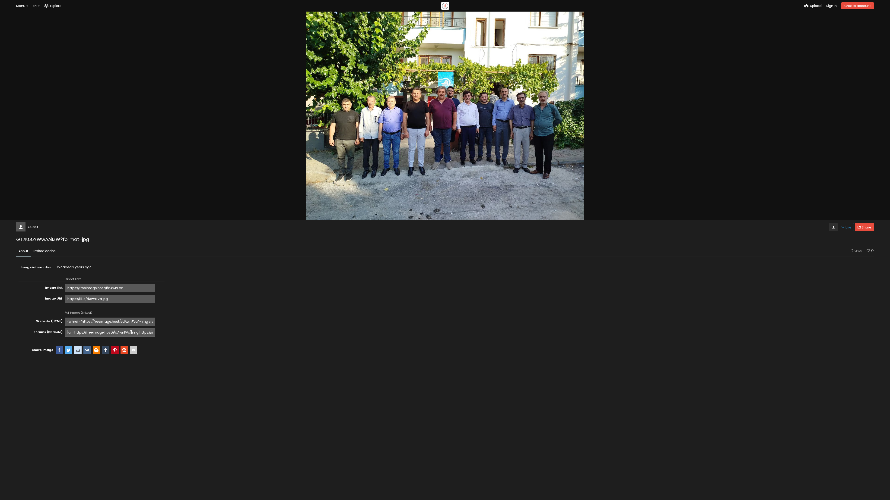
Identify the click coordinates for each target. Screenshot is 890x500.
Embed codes (44, 251)
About (23, 251)
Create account (857, 5)
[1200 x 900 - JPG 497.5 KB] (833, 227)
